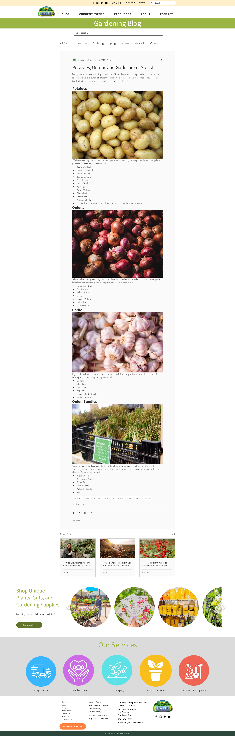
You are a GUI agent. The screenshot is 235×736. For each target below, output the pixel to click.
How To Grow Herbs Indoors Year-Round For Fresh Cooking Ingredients (77, 564)
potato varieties (118, 498)
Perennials (139, 43)
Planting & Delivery (40, 690)
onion (138, 498)
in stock (147, 498)
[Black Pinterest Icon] (102, 3)
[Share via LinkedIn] (85, 513)
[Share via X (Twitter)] (79, 513)
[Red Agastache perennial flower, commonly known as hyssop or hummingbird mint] (157, 548)
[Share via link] (91, 513)
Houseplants (80, 43)
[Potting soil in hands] (117, 548)
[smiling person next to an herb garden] (77, 548)
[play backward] (68, 607)
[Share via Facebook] (73, 513)
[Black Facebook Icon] (93, 3)
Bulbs (85, 504)
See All (172, 534)
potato (106, 498)
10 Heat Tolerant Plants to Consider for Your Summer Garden (154, 564)
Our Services (117, 644)
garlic (87, 498)
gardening (77, 498)
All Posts (64, 43)
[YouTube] (106, 3)
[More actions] (161, 60)
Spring (112, 43)
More (153, 43)
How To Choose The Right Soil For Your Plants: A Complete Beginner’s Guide (117, 564)
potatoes (97, 498)
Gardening (98, 43)
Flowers (125, 43)
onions (130, 498)
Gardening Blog (117, 23)
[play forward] (223, 607)
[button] (66, 14)
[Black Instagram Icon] (97, 3)
